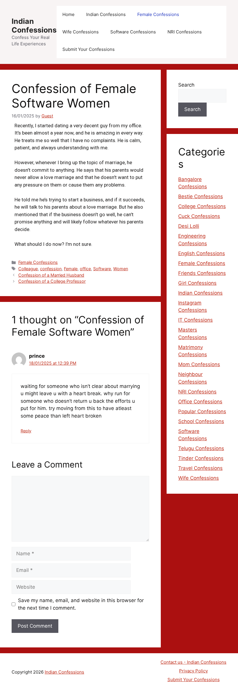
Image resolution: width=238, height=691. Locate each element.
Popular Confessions (202, 411)
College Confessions (202, 206)
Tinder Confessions (200, 458)
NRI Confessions (184, 32)
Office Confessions (200, 401)
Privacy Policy (193, 671)
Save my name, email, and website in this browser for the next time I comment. (81, 604)
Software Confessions (133, 32)
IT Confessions (195, 320)
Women (120, 268)
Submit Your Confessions (88, 49)
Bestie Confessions (200, 196)
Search (186, 85)
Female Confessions (158, 14)
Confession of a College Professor (52, 281)
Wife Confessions (80, 32)
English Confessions (201, 253)
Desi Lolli (188, 226)
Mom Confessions (199, 364)
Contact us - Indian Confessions (193, 662)
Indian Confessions (34, 25)
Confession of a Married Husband (51, 275)
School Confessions (201, 421)
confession (51, 268)
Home (68, 14)
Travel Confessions (200, 468)
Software (102, 268)
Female (70, 268)
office (85, 268)
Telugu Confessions (201, 448)
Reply (26, 430)
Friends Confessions (202, 273)
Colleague (28, 268)
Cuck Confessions (199, 216)
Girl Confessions (197, 283)
